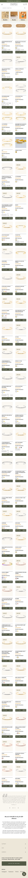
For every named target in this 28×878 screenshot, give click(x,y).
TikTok (16, 871)
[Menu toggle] (2, 4)
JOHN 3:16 (3, 104)
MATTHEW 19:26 (8, 104)
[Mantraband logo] (14, 4)
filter (7, 25)
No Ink (8, 215)
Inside (8, 49)
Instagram (4, 871)
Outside (4, 49)
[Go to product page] (7, 33)
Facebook (10, 871)
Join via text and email (14, 863)
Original (4, 157)
